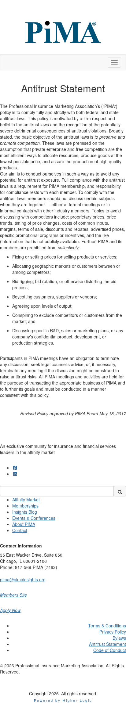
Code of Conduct (109, 650)
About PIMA (23, 524)
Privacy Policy (112, 632)
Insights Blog (24, 512)
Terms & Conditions (107, 625)
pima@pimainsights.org (23, 579)
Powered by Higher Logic (63, 700)
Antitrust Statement (107, 644)
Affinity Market (26, 499)
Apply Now (10, 610)
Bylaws (119, 638)
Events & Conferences (33, 518)
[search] (120, 491)
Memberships (25, 506)
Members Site (13, 595)
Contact (19, 530)
